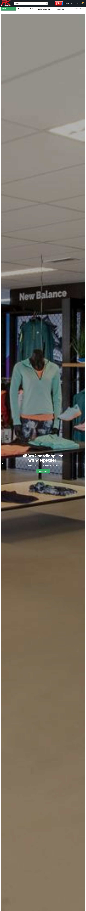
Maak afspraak (43, 473)
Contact (32, 9)
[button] (2, 463)
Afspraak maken (23, 9)
